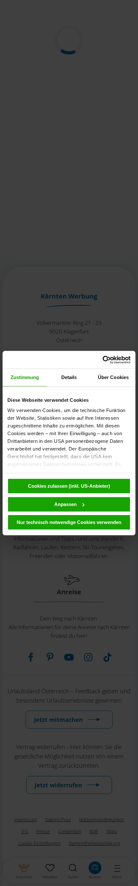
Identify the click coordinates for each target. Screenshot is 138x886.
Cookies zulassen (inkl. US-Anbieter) (69, 486)
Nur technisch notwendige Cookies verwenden (69, 522)
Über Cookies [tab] (113, 377)
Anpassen (65, 504)
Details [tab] (69, 377)
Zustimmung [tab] (25, 377)
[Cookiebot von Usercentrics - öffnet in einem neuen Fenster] (102, 360)
